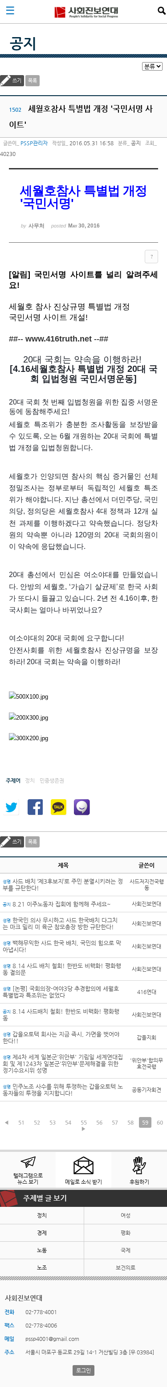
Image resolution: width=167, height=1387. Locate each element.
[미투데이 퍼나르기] (82, 807)
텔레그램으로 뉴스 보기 (28, 1178)
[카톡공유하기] (58, 807)
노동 (42, 1250)
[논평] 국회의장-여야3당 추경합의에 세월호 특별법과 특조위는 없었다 (61, 992)
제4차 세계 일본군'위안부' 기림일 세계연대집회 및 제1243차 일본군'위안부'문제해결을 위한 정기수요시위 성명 (63, 1064)
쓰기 (16, 81)
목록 (32, 81)
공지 (23, 43)
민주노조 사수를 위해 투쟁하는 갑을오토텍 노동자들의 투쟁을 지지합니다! (63, 1089)
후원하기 (139, 1182)
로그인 (83, 1370)
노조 (42, 1268)
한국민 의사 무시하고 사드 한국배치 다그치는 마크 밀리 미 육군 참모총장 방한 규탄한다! (60, 923)
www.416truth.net (58, 338)
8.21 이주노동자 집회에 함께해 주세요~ (57, 904)
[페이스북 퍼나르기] (35, 807)
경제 (42, 1233)
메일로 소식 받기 (83, 1182)
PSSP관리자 (34, 143)
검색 (161, 10)
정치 (42, 1215)
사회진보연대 (86, 11)
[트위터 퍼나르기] (11, 807)
